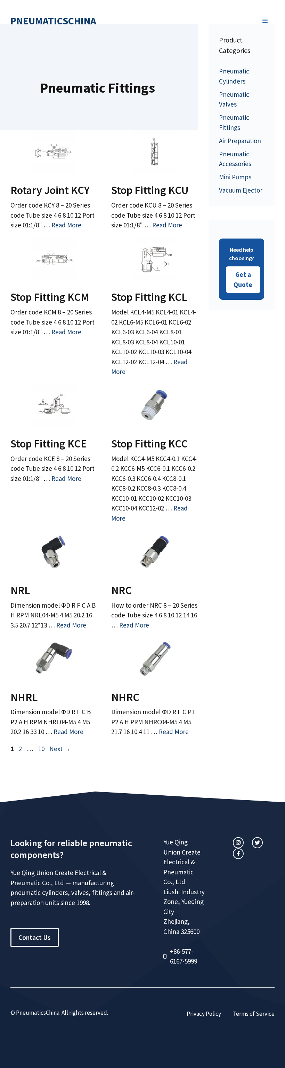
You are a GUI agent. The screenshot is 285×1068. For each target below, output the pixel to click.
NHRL (24, 697)
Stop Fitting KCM (49, 297)
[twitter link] (257, 842)
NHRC (125, 697)
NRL (20, 590)
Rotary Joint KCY (50, 190)
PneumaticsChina (53, 20)
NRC (121, 590)
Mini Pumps (235, 177)
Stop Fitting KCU (150, 190)
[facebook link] (238, 853)
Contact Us (34, 937)
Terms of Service (254, 1014)
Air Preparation (240, 141)
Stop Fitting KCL (149, 297)
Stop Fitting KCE (48, 444)
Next (60, 749)
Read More (66, 225)
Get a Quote (243, 279)
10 (42, 749)
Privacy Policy (204, 1014)
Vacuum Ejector (240, 190)
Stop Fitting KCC (149, 444)
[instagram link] (238, 842)
